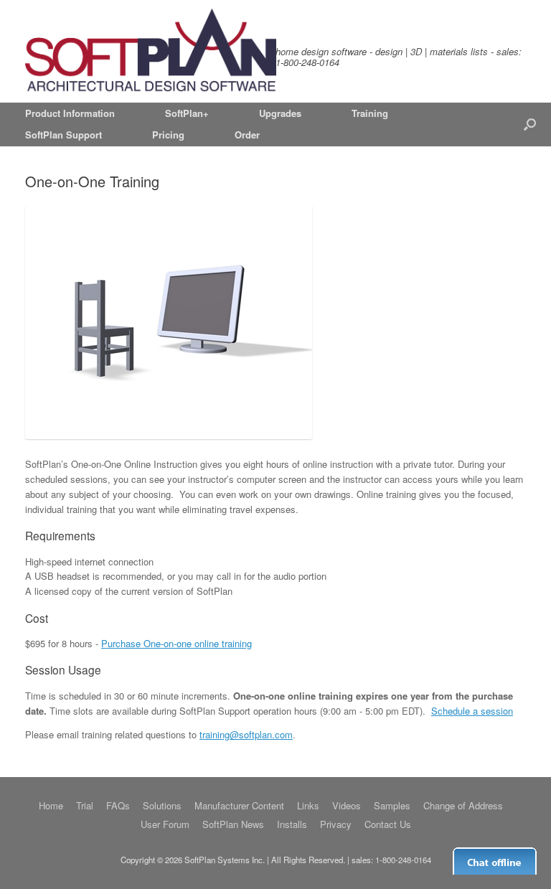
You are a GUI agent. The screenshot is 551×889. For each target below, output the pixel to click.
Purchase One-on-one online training (176, 643)
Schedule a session (472, 711)
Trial (84, 805)
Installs (292, 824)
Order (247, 134)
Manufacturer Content (239, 805)
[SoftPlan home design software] (150, 51)
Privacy (336, 824)
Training (370, 113)
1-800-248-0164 (307, 62)
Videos (346, 805)
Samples (392, 805)
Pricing (168, 134)
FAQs (118, 805)
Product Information (70, 113)
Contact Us (387, 824)
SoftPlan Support (63, 134)
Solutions (162, 805)
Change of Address (463, 805)
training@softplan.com (246, 734)
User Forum (165, 824)
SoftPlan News (233, 824)
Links (308, 805)
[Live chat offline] (495, 861)
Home (51, 805)
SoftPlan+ (187, 113)
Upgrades (280, 113)
